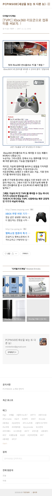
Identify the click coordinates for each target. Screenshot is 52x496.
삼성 (23, 435)
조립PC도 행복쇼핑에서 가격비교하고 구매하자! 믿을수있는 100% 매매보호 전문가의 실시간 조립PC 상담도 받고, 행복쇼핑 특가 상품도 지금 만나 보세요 (17, 238)
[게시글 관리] (16, 254)
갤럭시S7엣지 (42, 423)
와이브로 (43, 415)
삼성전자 (16, 423)
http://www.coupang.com (17, 209)
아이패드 (7, 431)
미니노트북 (28, 423)
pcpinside (28, 427)
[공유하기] (12, 254)
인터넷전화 (33, 435)
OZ (5, 435)
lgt (5, 415)
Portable (8, 419)
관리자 (35, 492)
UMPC (25, 419)
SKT (34, 419)
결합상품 (13, 435)
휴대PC (45, 431)
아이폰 (35, 431)
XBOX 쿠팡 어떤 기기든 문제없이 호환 (17, 213)
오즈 (17, 419)
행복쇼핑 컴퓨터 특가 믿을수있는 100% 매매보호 (17, 233)
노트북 (6, 427)
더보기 (5, 443)
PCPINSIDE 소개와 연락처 (13, 389)
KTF (27, 431)
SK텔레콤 (16, 427)
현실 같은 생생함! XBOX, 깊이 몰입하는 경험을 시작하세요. (17, 219)
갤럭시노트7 (22, 415)
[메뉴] (49, 4)
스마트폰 (18, 431)
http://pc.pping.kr (13, 229)
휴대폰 (6, 439)
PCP (15, 439)
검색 (46, 458)
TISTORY (26, 492)
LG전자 (40, 427)
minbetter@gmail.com (15, 346)
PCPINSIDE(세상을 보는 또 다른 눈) (24, 4)
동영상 (6, 423)
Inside (42, 419)
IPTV (33, 415)
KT (42, 435)
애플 (12, 415)
